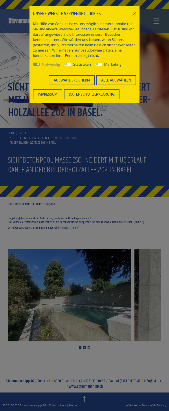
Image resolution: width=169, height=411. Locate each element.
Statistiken (82, 64)
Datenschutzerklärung (92, 94)
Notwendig (51, 64)
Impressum (47, 94)
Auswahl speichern (72, 80)
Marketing (112, 64)
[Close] (134, 13)
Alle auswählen (116, 80)
